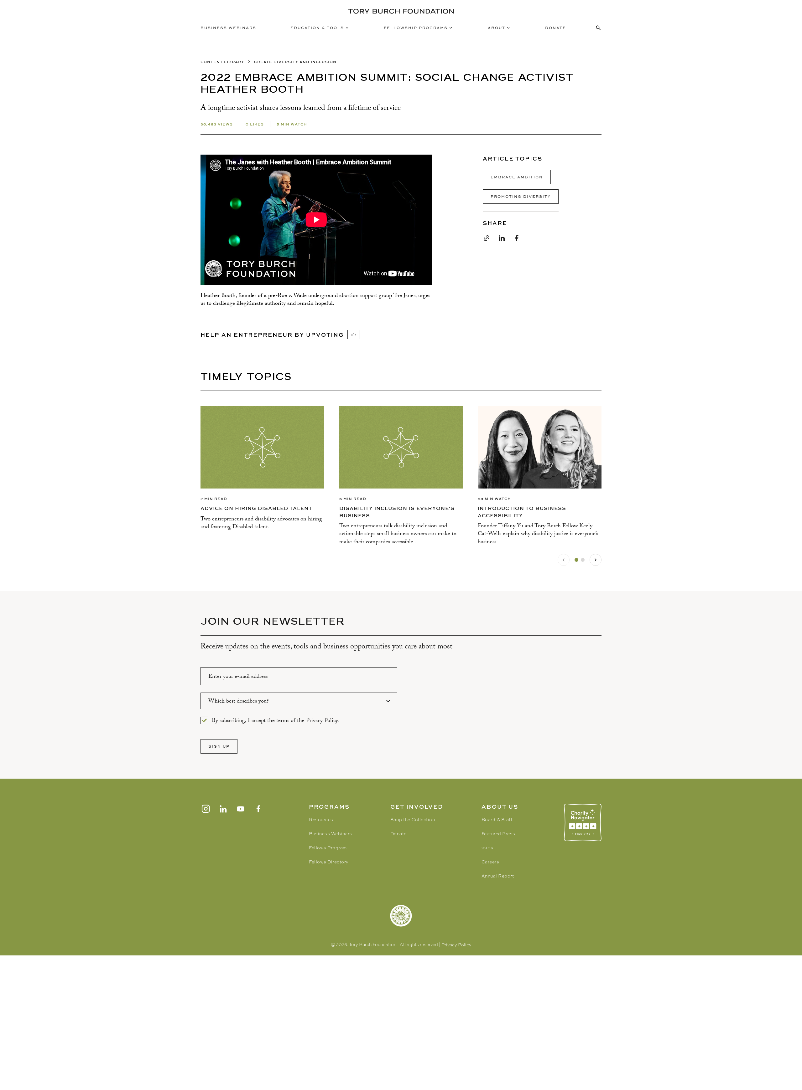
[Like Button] (353, 334)
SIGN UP (219, 746)
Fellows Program (328, 848)
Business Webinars (228, 27)
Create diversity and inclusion (295, 61)
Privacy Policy (456, 945)
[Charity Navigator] (583, 822)
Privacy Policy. (322, 721)
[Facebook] (258, 809)
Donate (555, 27)
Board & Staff (497, 819)
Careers (490, 862)
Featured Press (498, 834)
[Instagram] (205, 809)
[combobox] (298, 701)
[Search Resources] (598, 28)
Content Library (222, 61)
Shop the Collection (412, 819)
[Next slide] (596, 560)
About (496, 27)
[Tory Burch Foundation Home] (401, 11)
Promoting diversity (521, 196)
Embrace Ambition (517, 177)
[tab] (576, 560)
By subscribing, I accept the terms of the (275, 720)
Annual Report (498, 876)
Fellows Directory (329, 862)
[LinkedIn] (223, 809)
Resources (321, 819)
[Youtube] (241, 809)
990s (487, 848)
